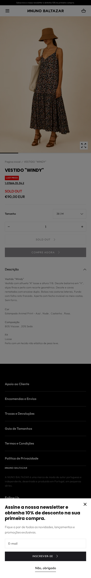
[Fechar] (45, 289)
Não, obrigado (45, 568)
